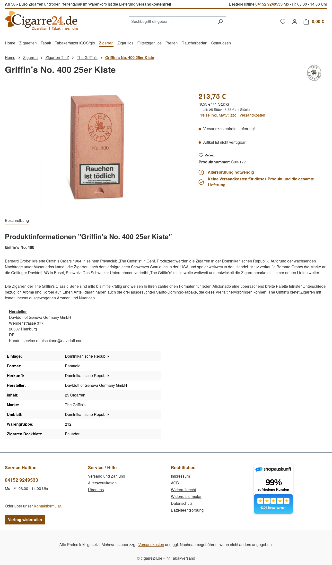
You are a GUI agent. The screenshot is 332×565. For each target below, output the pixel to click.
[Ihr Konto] (294, 21)
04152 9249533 (269, 4)
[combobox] (172, 21)
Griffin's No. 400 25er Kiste (129, 57)
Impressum (180, 476)
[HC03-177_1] (96, 149)
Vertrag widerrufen (25, 519)
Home (10, 57)
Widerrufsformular (186, 496)
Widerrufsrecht (183, 489)
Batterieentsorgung (187, 510)
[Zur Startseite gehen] (41, 20)
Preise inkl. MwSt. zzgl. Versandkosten (232, 115)
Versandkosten (151, 544)
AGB (175, 483)
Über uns (96, 489)
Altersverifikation (102, 483)
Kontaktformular (47, 506)
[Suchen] (220, 21)
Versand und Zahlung (106, 476)
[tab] (17, 220)
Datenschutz (181, 503)
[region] (97, 149)
